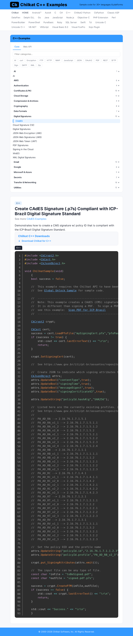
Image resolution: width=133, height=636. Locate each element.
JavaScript (57, 17)
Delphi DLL (29, 17)
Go (39, 17)
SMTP (24, 65)
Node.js (70, 17)
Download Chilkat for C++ (36, 240)
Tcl (90, 22)
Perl (114, 17)
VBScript (44, 27)
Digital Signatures (21, 129)
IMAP (57, 60)
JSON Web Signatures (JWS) (27, 137)
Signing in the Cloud (23, 149)
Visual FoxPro (78, 27)
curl (21, 60)
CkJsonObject (50, 263)
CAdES (19, 121)
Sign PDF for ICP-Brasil (87, 310)
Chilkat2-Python (82, 12)
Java (46, 17)
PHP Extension (100, 17)
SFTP (113, 60)
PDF (97, 60)
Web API (27, 46)
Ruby (59, 22)
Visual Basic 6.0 (60, 27)
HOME (25, 12)
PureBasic (48, 22)
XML (32, 65)
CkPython (99, 12)
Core (16, 46)
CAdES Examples (36, 218)
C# (61, 12)
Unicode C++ (18, 27)
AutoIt (48, 12)
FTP (41, 60)
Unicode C (100, 22)
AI (15, 60)
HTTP (49, 60)
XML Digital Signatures (24, 157)
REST (105, 60)
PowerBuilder (18, 22)
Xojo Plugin (94, 27)
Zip (39, 65)
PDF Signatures (20, 145)
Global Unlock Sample (60, 290)
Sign (16, 65)
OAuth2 (88, 60)
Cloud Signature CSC (23, 125)
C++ (68, 12)
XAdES (16, 153)
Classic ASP (113, 12)
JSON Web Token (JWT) (25, 141)
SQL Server (71, 22)
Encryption (31, 60)
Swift (83, 22)
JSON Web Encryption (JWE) (27, 133)
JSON (79, 60)
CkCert (46, 259)
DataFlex (16, 17)
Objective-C (84, 17)
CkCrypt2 (47, 255)
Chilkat (15, 12)
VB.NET (32, 27)
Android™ (36, 12)
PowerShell (34, 22)
